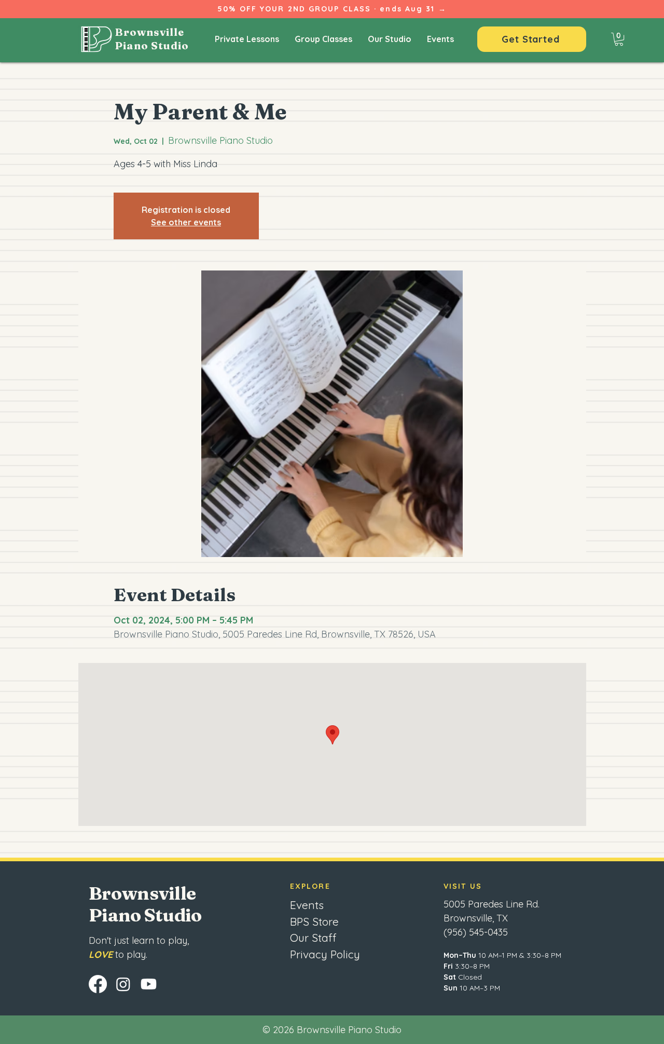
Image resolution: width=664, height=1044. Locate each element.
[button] (619, 39)
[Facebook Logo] (98, 984)
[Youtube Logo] (149, 984)
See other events (186, 222)
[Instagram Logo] (123, 984)
